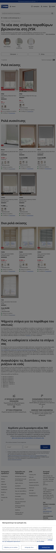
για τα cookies (40, 541)
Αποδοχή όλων (46, 547)
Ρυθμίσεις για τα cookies (11, 547)
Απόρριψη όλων (29, 547)
